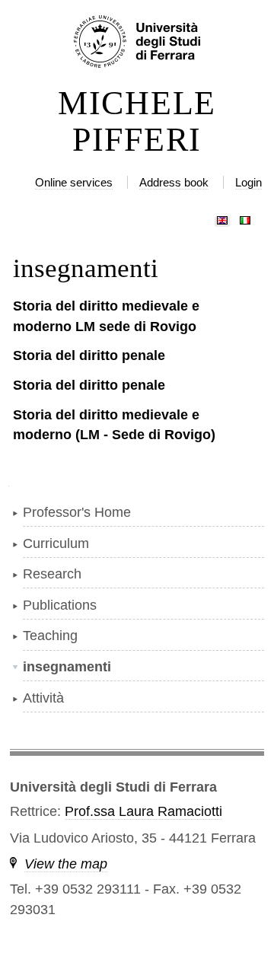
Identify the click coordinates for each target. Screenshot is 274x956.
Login (248, 182)
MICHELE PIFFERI (137, 121)
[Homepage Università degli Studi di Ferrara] (137, 42)
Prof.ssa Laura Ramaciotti (143, 811)
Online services (74, 182)
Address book (174, 182)
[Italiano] (245, 217)
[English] (222, 217)
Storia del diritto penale (89, 355)
